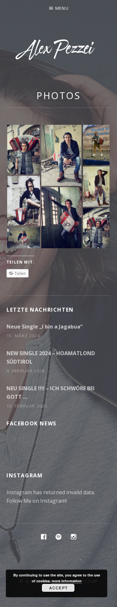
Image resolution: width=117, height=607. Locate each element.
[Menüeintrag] (43, 536)
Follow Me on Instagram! (36, 500)
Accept (58, 588)
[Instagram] (73, 536)
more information (67, 580)
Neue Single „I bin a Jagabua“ (44, 326)
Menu (62, 8)
